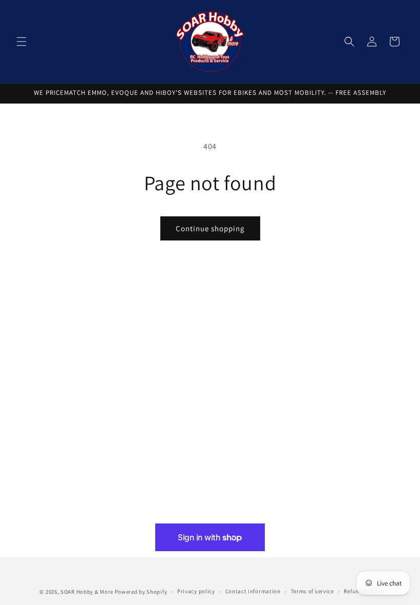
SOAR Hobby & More (86, 591)
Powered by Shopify (141, 591)
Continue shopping (210, 228)
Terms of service (312, 591)
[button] (21, 41)
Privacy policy (196, 591)
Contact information (253, 591)
